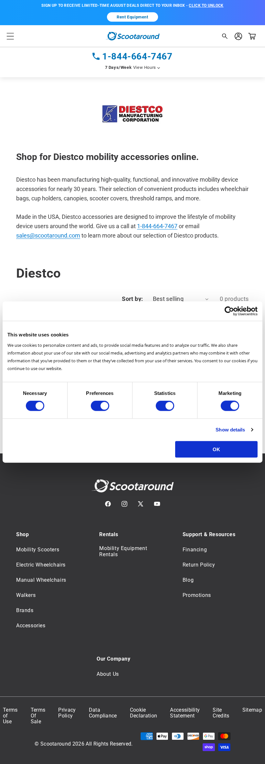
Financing (195, 549)
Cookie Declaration (143, 713)
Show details (230, 429)
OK (216, 449)
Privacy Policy (67, 713)
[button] (10, 36)
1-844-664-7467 (137, 56)
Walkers (26, 595)
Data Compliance (103, 713)
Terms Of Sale (38, 716)
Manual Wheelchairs (41, 580)
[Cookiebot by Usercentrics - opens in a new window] (229, 311)
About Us (108, 674)
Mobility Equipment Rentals (123, 551)
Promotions (197, 595)
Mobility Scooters (37, 549)
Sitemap (252, 710)
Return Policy (199, 565)
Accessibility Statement (185, 713)
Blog (188, 580)
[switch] (100, 406)
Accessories (31, 625)
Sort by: (132, 298)
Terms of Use (10, 716)
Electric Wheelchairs (41, 565)
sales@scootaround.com (48, 235)
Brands (25, 610)
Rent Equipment (132, 17)
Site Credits (221, 713)
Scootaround (55, 744)
